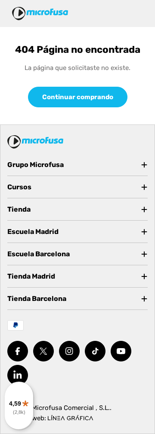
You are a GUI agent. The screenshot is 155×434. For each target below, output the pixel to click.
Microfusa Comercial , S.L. (71, 408)
